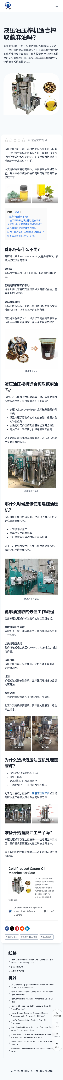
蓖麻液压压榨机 (41, 793)
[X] (12, 928)
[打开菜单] (56, 5)
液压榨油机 (46, 937)
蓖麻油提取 (12, 937)
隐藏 (17, 212)
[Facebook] (7, 928)
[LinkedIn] (27, 928)
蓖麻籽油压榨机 (29, 937)
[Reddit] (22, 928)
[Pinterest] (17, 928)
